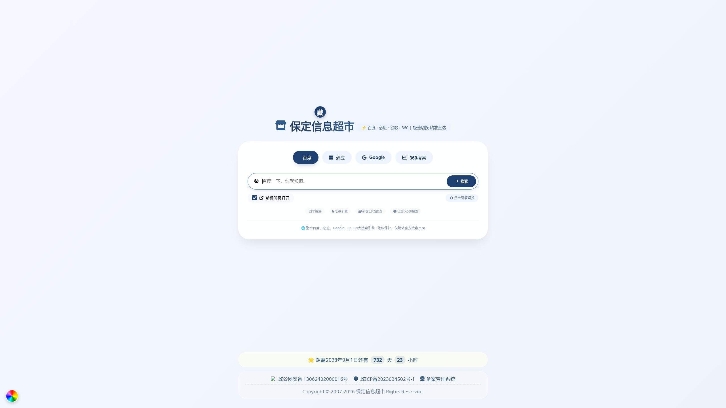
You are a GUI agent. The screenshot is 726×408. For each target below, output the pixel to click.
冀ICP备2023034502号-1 (387, 379)
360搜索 (418, 158)
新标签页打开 (278, 198)
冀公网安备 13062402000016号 (313, 379)
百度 (307, 158)
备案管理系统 (440, 379)
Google (377, 157)
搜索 (464, 181)
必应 (340, 158)
